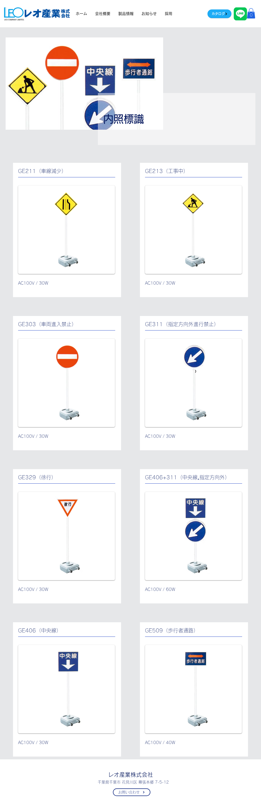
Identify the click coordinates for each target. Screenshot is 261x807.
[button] (251, 13)
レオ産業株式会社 (130, 774)
